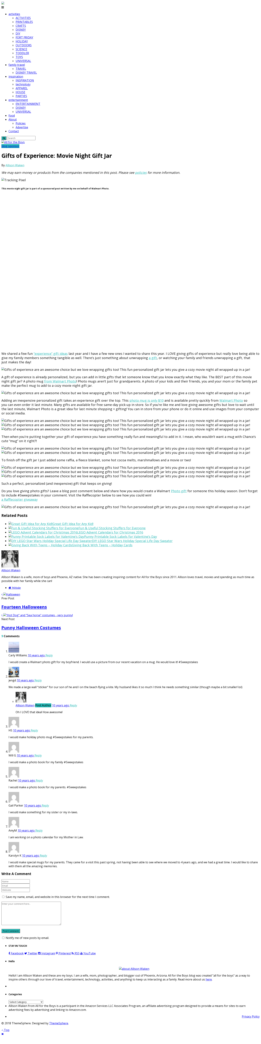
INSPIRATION (25, 80)
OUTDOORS (24, 45)
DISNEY (21, 30)
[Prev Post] (2, 594)
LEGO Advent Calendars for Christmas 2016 (110, 532)
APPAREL (22, 88)
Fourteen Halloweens (24, 607)
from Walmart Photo (60, 381)
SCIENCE (21, 49)
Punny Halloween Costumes (31, 627)
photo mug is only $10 (146, 400)
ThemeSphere (58, 1023)
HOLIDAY (22, 41)
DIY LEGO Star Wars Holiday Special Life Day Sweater (132, 541)
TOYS (19, 57)
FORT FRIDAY (24, 37)
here (209, 979)
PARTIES (21, 96)
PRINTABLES (24, 22)
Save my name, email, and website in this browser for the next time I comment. (58, 897)
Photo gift (179, 491)
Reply (49, 655)
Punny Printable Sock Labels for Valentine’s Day (120, 536)
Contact (14, 131)
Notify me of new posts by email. (27, 938)
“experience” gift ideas (51, 353)
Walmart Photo (231, 400)
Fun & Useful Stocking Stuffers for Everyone (112, 528)
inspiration (16, 76)
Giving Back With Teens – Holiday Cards (102, 545)
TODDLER (22, 53)
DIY (18, 33)
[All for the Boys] (13, 142)
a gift (153, 358)
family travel (17, 65)
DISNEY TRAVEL (26, 73)
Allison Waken (15, 165)
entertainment (18, 100)
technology (23, 84)
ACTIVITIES (23, 18)
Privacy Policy (251, 1016)
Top (6, 1030)
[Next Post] (2, 615)
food (12, 115)
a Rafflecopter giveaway (19, 499)
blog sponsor (10, 146)
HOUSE (20, 92)
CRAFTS (21, 26)
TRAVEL (21, 69)
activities (14, 14)
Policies (21, 123)
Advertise (22, 127)
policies (141, 172)
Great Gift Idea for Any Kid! (72, 524)
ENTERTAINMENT (28, 104)
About (13, 119)
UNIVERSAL (23, 61)
